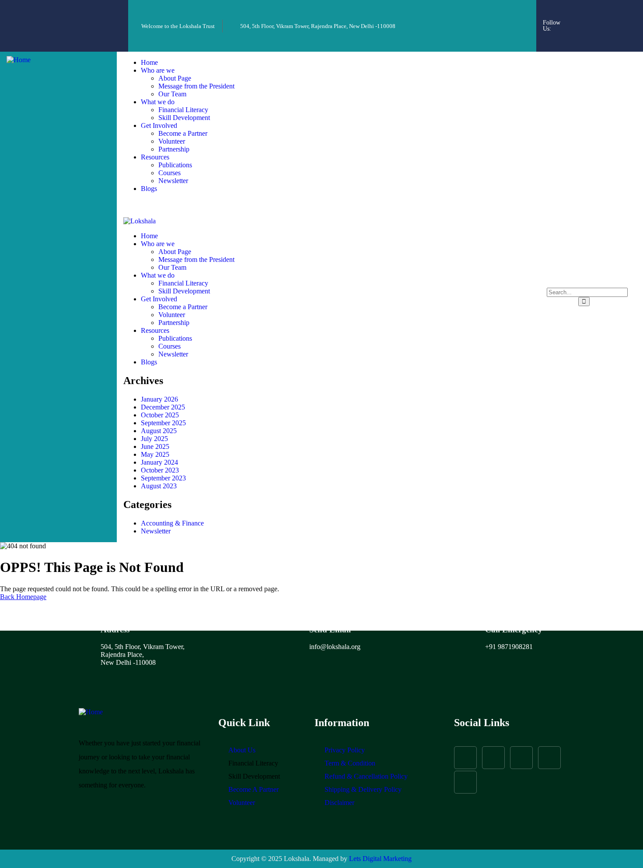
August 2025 (159, 430)
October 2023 (160, 470)
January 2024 (159, 462)
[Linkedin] (611, 37)
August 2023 (159, 486)
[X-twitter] (521, 757)
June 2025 (155, 446)
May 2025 (155, 454)
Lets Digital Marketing (380, 858)
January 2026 (159, 399)
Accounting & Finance (172, 523)
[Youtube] (587, 37)
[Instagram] (599, 13)
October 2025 (160, 415)
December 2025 (163, 407)
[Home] (19, 60)
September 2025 (163, 423)
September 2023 (163, 478)
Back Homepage (23, 596)
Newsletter (156, 531)
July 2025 (154, 438)
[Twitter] (623, 13)
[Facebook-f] (576, 13)
